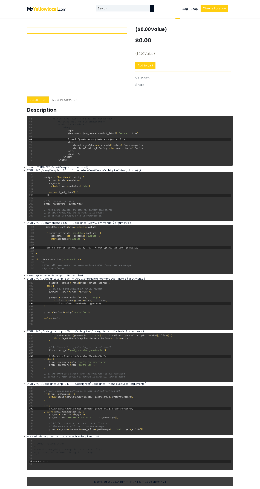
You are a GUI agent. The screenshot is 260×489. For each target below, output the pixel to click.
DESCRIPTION (38, 99)
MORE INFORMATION (64, 99)
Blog (185, 9)
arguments (122, 223)
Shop (194, 9)
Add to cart (145, 65)
